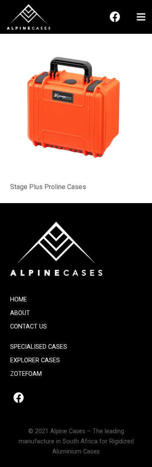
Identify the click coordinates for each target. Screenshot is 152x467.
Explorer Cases (35, 360)
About (20, 313)
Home (18, 299)
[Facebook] (115, 17)
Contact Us (28, 326)
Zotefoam (26, 373)
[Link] (28, 17)
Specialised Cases (38, 346)
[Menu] (141, 16)
